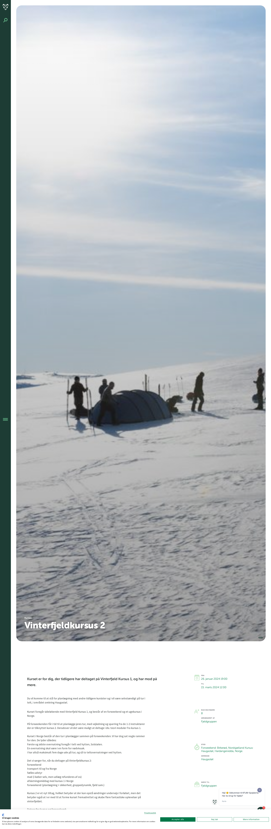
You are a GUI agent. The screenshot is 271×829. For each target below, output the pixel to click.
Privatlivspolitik (150, 813)
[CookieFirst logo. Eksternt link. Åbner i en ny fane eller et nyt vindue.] (3, 815)
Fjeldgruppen (209, 785)
